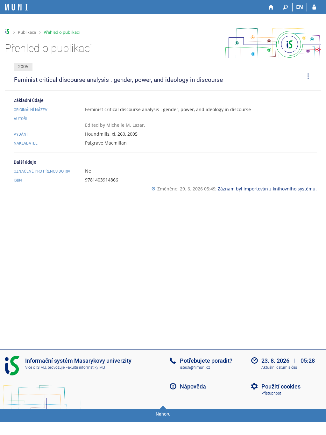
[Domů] (271, 7)
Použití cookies (281, 386)
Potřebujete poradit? (206, 360)
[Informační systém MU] (7, 31)
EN (299, 7)
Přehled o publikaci (62, 32)
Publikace (27, 32)
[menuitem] (306, 77)
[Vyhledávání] (285, 7)
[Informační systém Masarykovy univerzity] (16, 7)
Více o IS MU (35, 367)
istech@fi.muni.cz (195, 367)
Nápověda (193, 386)
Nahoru (163, 414)
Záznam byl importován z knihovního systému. (267, 189)
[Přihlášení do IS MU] (314, 7)
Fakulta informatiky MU (85, 367)
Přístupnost (271, 393)
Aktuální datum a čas (279, 367)
